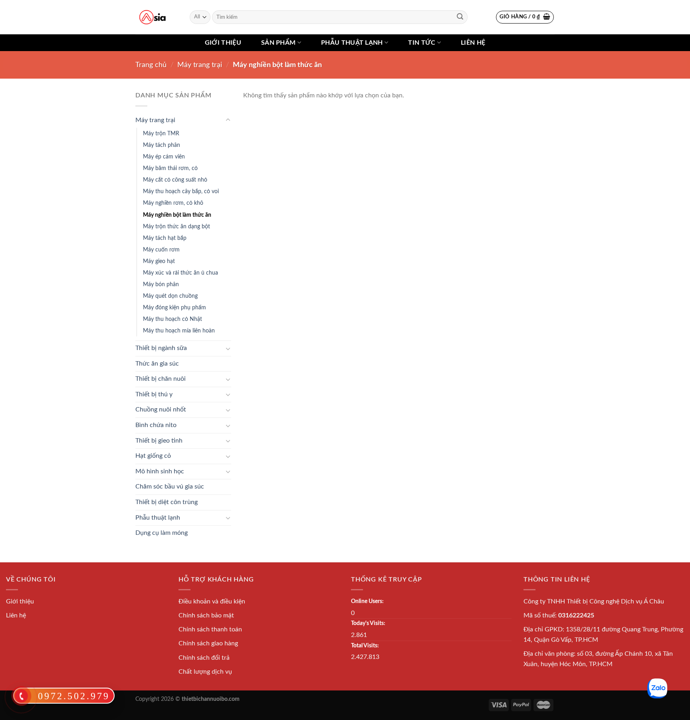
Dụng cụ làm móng (161, 533)
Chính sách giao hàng (208, 643)
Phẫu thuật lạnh (352, 43)
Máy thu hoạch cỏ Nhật (172, 319)
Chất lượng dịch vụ (205, 672)
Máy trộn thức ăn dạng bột (176, 226)
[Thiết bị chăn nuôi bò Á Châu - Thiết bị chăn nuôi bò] (152, 17)
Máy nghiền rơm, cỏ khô (173, 203)
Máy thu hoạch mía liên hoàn (179, 331)
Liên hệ (473, 43)
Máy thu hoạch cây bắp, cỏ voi (181, 191)
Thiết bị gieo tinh (158, 440)
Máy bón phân (161, 284)
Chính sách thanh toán (210, 629)
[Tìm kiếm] (460, 17)
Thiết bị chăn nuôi (160, 379)
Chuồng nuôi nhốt (160, 409)
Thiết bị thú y (153, 394)
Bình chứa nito (155, 425)
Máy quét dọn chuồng (170, 296)
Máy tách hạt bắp (164, 238)
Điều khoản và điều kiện (211, 601)
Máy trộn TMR (161, 133)
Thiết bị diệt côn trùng (166, 502)
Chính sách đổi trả (204, 658)
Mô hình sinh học (159, 471)
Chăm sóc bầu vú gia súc (169, 486)
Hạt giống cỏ (153, 456)
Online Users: (367, 601)
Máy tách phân (161, 145)
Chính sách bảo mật (206, 615)
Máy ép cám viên (164, 157)
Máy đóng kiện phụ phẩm (174, 308)
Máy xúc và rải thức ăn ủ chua (180, 273)
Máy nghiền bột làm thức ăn (177, 215)
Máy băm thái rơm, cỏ (170, 168)
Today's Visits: (368, 623)
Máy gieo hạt (159, 261)
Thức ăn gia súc (157, 363)
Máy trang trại (199, 65)
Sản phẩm (278, 43)
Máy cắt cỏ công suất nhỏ (175, 180)
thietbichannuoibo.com (211, 699)
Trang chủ (151, 65)
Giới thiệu (223, 43)
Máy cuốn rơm (161, 250)
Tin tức (421, 43)
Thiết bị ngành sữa (161, 348)
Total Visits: (365, 646)
